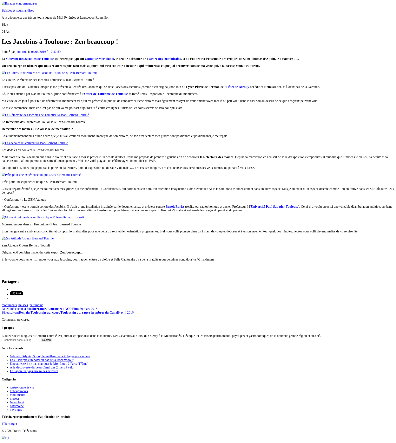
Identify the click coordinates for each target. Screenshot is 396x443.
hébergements (19, 391)
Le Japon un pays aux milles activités (34, 371)
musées (23, 305)
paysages (16, 409)
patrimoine (36, 305)
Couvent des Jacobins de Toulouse (30, 58)
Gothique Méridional (99, 58)
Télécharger (9, 423)
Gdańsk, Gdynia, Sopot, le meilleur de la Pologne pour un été (50, 356)
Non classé (17, 402)
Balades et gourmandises (18, 10)
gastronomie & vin (22, 387)
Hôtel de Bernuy (237, 87)
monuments (9, 305)
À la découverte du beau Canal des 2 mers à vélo (41, 367)
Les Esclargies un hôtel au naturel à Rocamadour (41, 360)
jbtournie (21, 51)
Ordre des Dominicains (165, 58)
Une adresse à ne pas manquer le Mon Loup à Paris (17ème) (49, 363)
